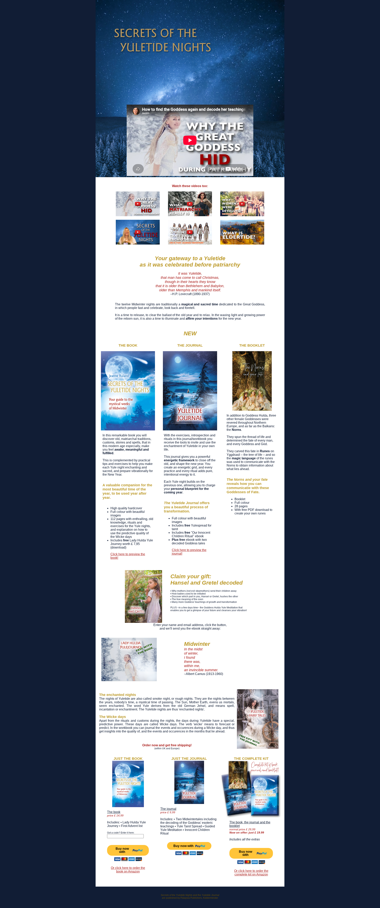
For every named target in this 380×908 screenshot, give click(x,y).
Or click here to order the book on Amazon (128, 869)
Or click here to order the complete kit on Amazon (251, 872)
